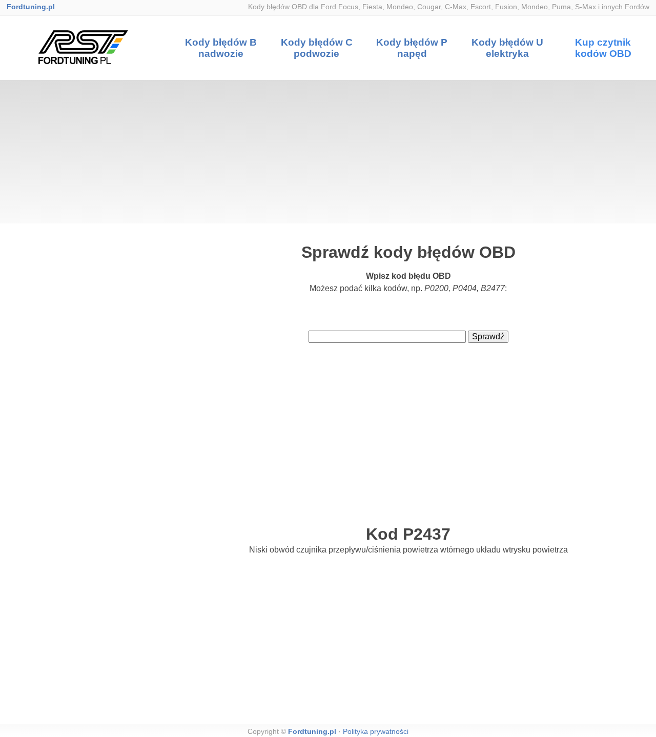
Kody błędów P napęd (411, 48)
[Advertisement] (328, 151)
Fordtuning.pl (31, 7)
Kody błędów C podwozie (317, 48)
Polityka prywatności (375, 731)
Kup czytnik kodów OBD (603, 48)
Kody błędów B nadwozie (221, 48)
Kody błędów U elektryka (507, 48)
